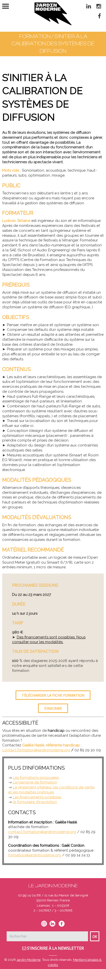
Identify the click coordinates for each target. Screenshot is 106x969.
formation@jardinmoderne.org (34, 855)
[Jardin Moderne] (53, 13)
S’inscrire (53, 708)
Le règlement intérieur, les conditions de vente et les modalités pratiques (51, 789)
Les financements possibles (37, 797)
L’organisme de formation (35, 782)
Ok (94, 936)
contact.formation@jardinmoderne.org (36, 750)
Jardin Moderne (28, 960)
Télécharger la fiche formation (53, 695)
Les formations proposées (36, 777)
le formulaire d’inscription (35, 802)
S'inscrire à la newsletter (55, 948)
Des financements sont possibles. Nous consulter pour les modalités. (49, 639)
